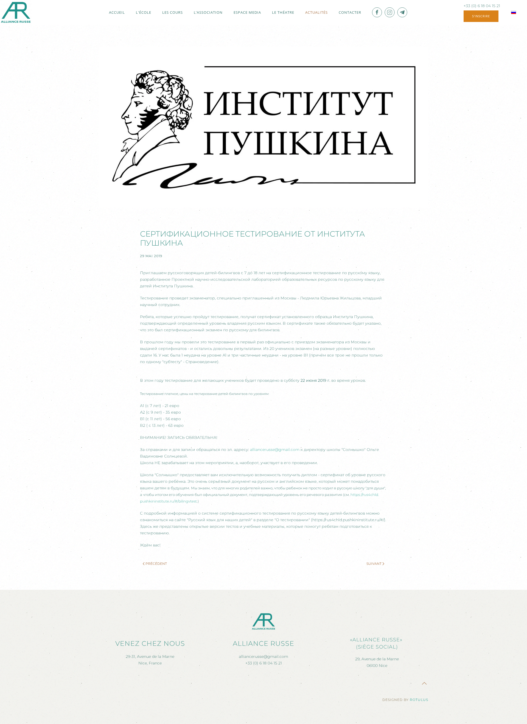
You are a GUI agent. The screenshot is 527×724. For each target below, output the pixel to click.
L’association (208, 12)
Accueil (117, 12)
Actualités (316, 12)
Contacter (350, 12)
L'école (143, 12)
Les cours (172, 12)
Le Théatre (283, 12)
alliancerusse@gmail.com (274, 449)
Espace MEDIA (247, 12)
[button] (424, 683)
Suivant (374, 564)
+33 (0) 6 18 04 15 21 (482, 5)
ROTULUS (419, 700)
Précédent (156, 564)
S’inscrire (481, 16)
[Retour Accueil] (16, 12)
